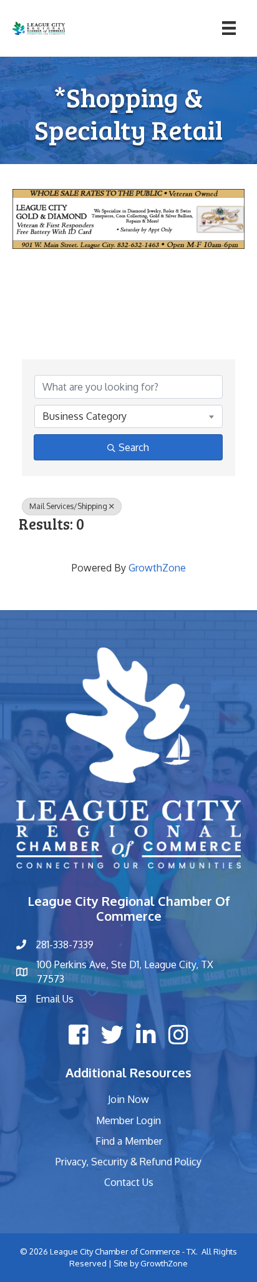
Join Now (128, 1099)
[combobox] (128, 416)
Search (134, 447)
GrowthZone (157, 567)
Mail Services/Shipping (68, 506)
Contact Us (128, 1182)
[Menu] (229, 28)
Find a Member (128, 1141)
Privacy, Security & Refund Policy (128, 1161)
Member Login (128, 1120)
